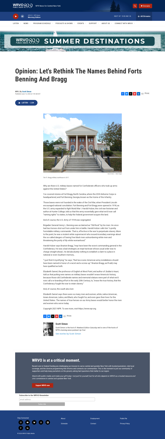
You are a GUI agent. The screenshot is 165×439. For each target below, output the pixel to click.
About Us (106, 23)
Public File (123, 418)
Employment (95, 418)
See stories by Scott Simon (68, 333)
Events (81, 23)
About (63, 418)
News (26, 23)
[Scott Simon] (48, 329)
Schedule (64, 423)
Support (93, 23)
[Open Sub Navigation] (20, 23)
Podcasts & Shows (64, 23)
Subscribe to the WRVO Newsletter (34, 395)
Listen (16, 23)
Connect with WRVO (124, 23)
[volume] (22, 16)
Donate (146, 6)
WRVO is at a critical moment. (56, 360)
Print (147, 93)
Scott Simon (26, 91)
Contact (93, 423)
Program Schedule (42, 23)
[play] (16, 16)
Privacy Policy (125, 423)
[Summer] (82, 41)
